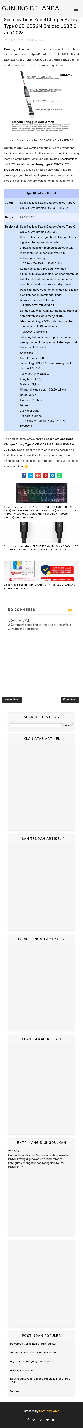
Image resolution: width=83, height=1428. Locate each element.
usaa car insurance (22, 1370)
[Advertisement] (41, 786)
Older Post (70, 699)
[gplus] (40, 1420)
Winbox (13, 1151)
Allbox (33, 40)
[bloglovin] (47, 1420)
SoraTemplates (49, 1411)
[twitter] (33, 1420)
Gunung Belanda (30, 8)
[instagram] (53, 1420)
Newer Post (12, 699)
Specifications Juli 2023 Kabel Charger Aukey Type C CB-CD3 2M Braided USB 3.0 (40, 164)
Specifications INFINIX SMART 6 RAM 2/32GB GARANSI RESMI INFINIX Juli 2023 (40, 586)
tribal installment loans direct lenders (33, 1352)
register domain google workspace (32, 1361)
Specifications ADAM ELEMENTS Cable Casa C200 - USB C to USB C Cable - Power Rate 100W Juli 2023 (41, 548)
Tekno (43, 40)
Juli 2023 (10, 449)
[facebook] (28, 1420)
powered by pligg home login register (33, 1343)
